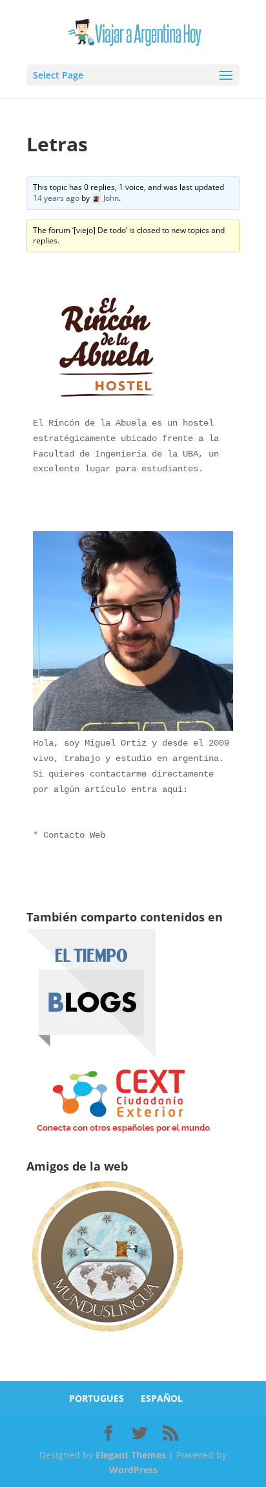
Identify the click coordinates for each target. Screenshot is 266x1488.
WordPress (133, 1470)
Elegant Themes (131, 1455)
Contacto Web (74, 835)
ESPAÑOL (162, 1398)
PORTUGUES (96, 1398)
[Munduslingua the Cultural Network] (107, 1336)
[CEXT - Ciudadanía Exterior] (123, 1133)
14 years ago (56, 198)
